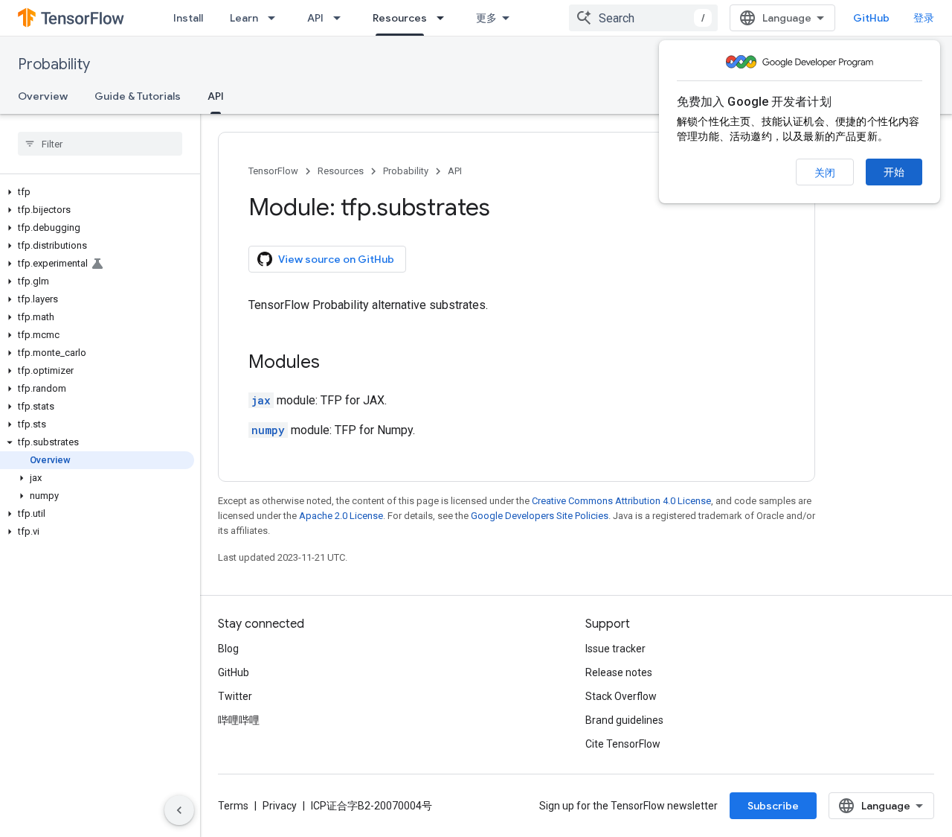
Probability (54, 64)
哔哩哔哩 (239, 720)
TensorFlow (273, 170)
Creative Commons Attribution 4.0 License (621, 500)
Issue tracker (615, 649)
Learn (244, 18)
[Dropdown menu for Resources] (445, 18)
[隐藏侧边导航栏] (179, 810)
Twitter (235, 696)
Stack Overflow (621, 696)
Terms (233, 806)
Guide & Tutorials (137, 96)
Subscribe (773, 805)
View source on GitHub (336, 259)
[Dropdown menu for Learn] (276, 18)
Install (188, 18)
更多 (486, 18)
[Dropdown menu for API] (341, 18)
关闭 (824, 172)
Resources (400, 18)
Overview (43, 96)
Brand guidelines (624, 720)
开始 (894, 172)
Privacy (280, 806)
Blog (228, 649)
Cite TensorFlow (622, 744)
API (315, 18)
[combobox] (643, 17)
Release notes (618, 672)
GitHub (871, 18)
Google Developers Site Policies (539, 515)
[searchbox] (100, 144)
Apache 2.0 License (341, 515)
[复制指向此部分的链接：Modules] (335, 363)
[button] (97, 192)
